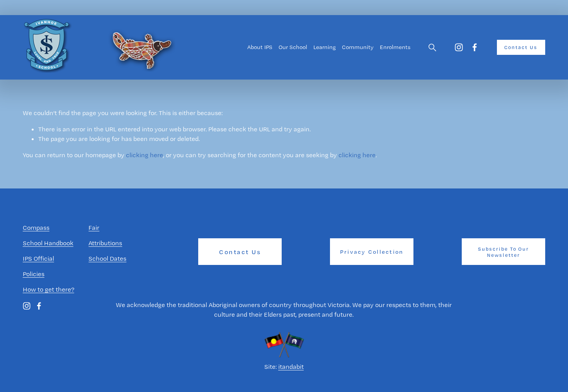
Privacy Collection (372, 251)
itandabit (291, 366)
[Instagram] (459, 47)
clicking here (144, 155)
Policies (33, 274)
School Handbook (48, 243)
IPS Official (38, 258)
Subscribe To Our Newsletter (503, 252)
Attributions (105, 243)
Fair (93, 227)
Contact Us (520, 47)
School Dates (107, 258)
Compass (36, 227)
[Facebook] (475, 47)
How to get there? (48, 289)
